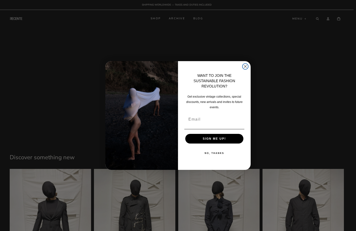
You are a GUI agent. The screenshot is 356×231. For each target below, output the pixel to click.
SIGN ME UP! (214, 138)
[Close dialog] (245, 66)
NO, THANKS (214, 153)
